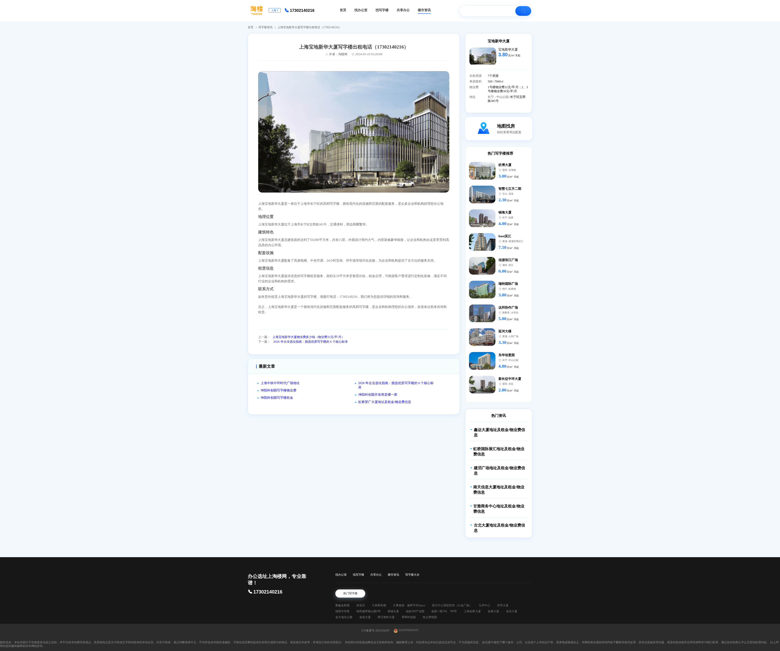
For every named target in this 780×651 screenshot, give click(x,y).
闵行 (504, 288)
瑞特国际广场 (508, 283)
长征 (511, 383)
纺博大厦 (504, 165)
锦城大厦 (393, 611)
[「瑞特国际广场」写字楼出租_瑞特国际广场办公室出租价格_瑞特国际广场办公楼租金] (482, 297)
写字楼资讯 (265, 27)
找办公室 (341, 574)
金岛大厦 (511, 611)
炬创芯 (360, 605)
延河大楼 (504, 331)
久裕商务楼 (379, 605)
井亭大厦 (502, 605)
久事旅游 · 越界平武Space (409, 605)
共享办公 (376, 574)
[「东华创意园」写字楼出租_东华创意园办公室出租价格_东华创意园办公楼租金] (482, 368)
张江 (511, 265)
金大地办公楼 (343, 617)
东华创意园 (506, 355)
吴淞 (511, 193)
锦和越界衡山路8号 (368, 611)
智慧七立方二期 (509, 188)
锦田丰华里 (342, 611)
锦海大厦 (504, 212)
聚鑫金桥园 (342, 605)
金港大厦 (493, 611)
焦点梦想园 (430, 617)
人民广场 (513, 336)
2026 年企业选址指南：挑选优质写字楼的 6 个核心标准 (310, 341)
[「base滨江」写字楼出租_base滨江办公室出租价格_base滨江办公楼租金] (482, 249)
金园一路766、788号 (444, 611)
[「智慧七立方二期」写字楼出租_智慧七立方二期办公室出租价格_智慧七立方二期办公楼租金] (482, 202)
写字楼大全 (412, 574)
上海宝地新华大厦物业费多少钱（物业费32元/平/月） (308, 337)
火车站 (514, 312)
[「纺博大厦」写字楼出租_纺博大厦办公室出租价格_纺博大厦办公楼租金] (482, 178)
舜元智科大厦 (386, 617)
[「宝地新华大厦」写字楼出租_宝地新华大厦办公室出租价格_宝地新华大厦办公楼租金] (482, 63)
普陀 (504, 170)
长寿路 (512, 170)
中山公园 (502, 97)
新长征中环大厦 (509, 378)
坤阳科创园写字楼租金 (277, 397)
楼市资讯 (393, 574)
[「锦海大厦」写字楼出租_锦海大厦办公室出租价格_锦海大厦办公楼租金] (482, 226)
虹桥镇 (512, 288)
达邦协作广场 (508, 307)
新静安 (506, 312)
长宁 (491, 97)
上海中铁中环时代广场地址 (280, 383)
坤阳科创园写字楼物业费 (278, 390)
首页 (251, 27)
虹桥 (511, 217)
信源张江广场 (508, 260)
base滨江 (504, 236)
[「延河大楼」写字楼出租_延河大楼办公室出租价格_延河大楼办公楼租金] (482, 345)
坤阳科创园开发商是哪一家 (377, 394)
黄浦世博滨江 (516, 241)
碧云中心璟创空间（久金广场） (452, 605)
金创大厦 (365, 617)
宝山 (504, 193)
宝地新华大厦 (499, 41)
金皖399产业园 (415, 611)
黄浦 (504, 241)
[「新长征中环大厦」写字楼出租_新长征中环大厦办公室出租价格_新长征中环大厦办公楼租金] (482, 392)
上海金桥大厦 (472, 611)
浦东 (504, 265)
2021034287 (382, 630)
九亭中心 (484, 605)
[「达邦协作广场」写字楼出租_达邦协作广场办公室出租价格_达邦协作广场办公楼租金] (482, 321)
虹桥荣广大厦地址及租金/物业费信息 (384, 402)
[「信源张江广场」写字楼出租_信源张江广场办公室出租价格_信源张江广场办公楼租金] (482, 273)
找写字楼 (358, 574)
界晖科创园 (409, 617)
